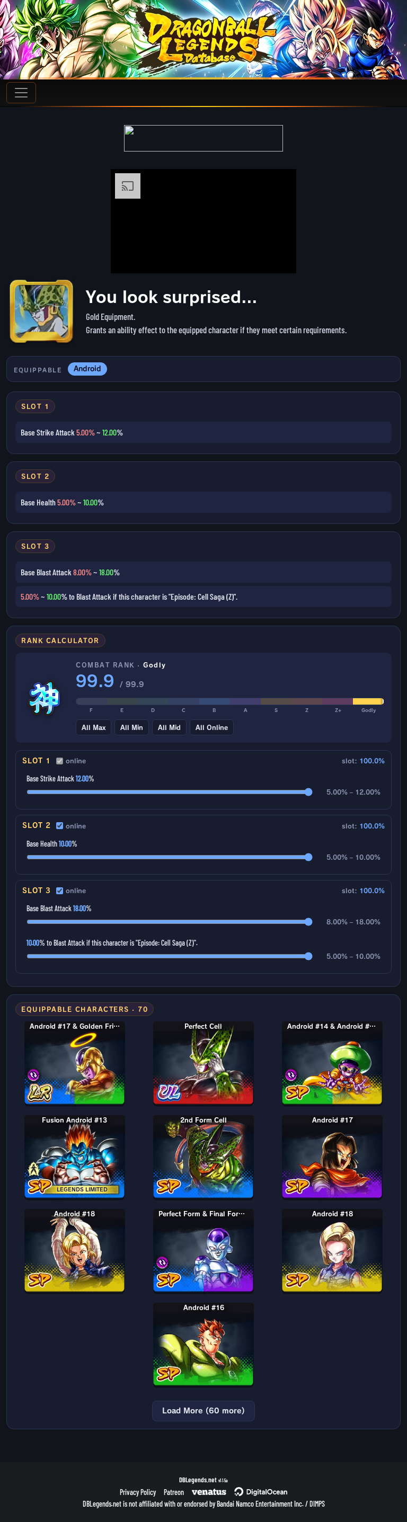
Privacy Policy (138, 1492)
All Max (93, 727)
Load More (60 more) (203, 1410)
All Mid (169, 727)
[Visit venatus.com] (275, 256)
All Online (212, 727)
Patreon (174, 1492)
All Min (131, 727)
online (76, 761)
